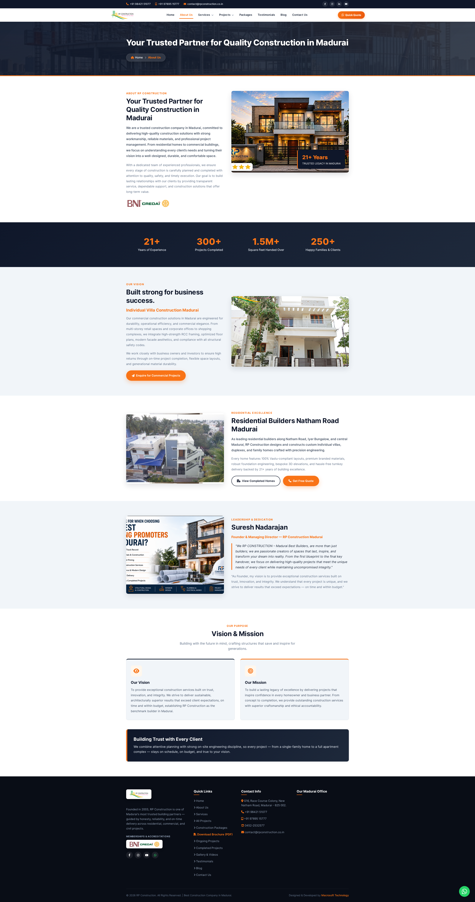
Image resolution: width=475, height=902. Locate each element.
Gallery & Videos (206, 854)
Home (171, 15)
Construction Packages (211, 827)
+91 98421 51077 (256, 812)
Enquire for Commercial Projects (158, 375)
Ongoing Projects (207, 841)
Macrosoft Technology (335, 895)
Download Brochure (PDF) (214, 834)
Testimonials (266, 15)
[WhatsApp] (155, 855)
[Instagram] (332, 4)
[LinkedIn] (339, 4)
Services (204, 15)
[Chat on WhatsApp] (464, 891)
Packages (245, 15)
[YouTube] (346, 4)
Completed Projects (209, 848)
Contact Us (300, 15)
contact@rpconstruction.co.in (264, 832)
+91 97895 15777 (255, 818)
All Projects (203, 821)
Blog (284, 15)
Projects (224, 15)
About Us (186, 15)
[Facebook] (325, 4)
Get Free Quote (303, 481)
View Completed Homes (258, 481)
